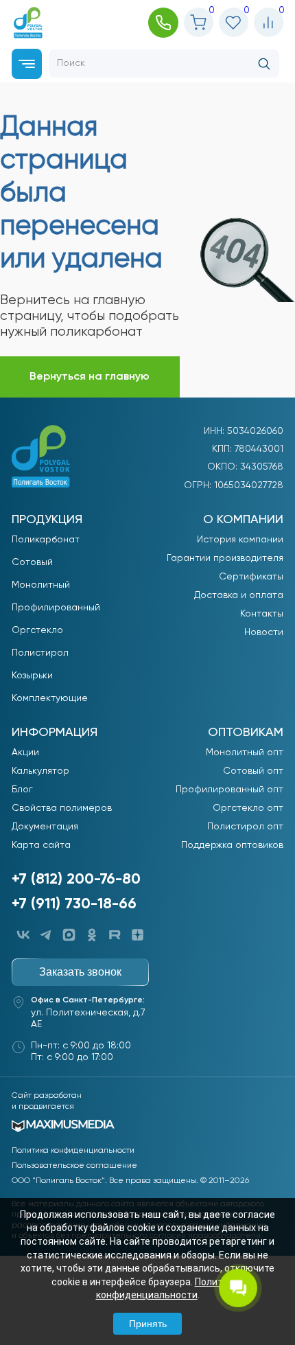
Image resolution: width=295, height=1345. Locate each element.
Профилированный (56, 607)
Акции (25, 752)
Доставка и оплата (238, 595)
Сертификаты (251, 577)
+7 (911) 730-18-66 (74, 904)
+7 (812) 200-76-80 (76, 879)
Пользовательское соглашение (74, 1166)
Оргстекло (37, 630)
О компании (243, 520)
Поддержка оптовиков (232, 845)
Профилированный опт (229, 789)
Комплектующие (50, 698)
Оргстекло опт (248, 808)
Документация (45, 826)
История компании (240, 539)
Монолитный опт (244, 752)
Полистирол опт (245, 826)
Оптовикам (245, 732)
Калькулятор (40, 771)
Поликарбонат (46, 539)
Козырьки (32, 675)
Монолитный (41, 585)
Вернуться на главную (90, 376)
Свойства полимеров (62, 808)
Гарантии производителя (225, 558)
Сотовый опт (253, 771)
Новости (263, 632)
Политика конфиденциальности (73, 1151)
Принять (148, 1323)
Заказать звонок (80, 972)
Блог (22, 789)
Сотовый (32, 562)
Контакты (261, 614)
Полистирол (40, 653)
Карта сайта (41, 845)
